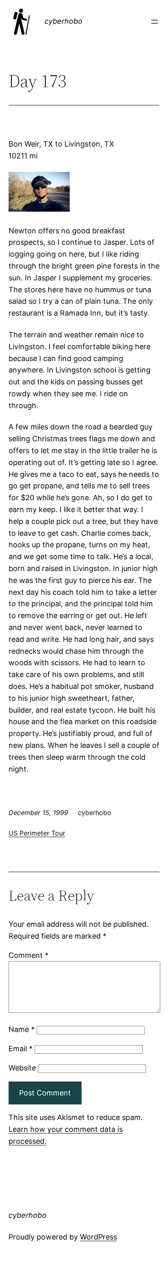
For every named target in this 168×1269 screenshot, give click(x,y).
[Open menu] (154, 22)
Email (21, 1048)
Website (22, 1068)
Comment (29, 955)
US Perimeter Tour (37, 833)
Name (22, 1029)
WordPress (98, 1237)
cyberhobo (63, 21)
